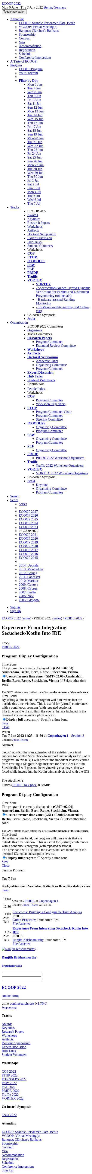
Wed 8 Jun (34, 92)
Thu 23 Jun (35, 149)
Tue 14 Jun (34, 115)
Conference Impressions (35, 57)
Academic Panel (47, 361)
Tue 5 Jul (33, 196)
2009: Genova (28, 584)
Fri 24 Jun (34, 153)
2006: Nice (26, 596)
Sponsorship (27, 34)
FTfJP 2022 (10, 1075)
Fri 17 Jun (34, 126)
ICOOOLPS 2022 (14, 1079)
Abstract (7, 745)
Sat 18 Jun (34, 130)
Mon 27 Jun (35, 165)
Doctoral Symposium (41, 234)
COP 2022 (9, 1071)
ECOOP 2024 (28, 523)
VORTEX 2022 (13, 1098)
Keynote (41, 484)
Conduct (24, 38)
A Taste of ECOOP (23, 61)
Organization (19, 322)
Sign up (15, 611)
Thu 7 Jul (33, 203)
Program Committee (49, 342)
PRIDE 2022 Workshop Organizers (60, 458)
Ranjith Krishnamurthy (28, 940)
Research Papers (38, 222)
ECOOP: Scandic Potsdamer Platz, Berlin (47, 23)
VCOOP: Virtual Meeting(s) (38, 27)
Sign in (15, 607)
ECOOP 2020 (28, 538)
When (6, 732)
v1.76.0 (41, 1003)
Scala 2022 (9, 1115)
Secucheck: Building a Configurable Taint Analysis (47, 912)
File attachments (13, 780)
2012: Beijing (28, 573)
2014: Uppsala (29, 565)
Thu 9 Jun (34, 96)
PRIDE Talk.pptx (24, 785)
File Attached (22, 923)
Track (5, 643)
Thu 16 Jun (35, 123)
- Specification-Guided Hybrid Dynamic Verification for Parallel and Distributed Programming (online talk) (63, 291)
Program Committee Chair (53, 412)
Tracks (14, 207)
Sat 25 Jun (34, 157)
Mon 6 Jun (34, 84)
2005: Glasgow (29, 600)
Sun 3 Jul (33, 188)
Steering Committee (49, 419)
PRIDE (30, 901)
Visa (22, 42)
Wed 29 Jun (35, 173)
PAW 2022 (9, 1083)
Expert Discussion (39, 238)
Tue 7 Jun (34, 88)
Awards (32, 215)
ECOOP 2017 (28, 550)
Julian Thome (20, 739)
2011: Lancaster (29, 577)
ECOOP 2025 (28, 519)
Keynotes (33, 219)
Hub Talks (34, 242)
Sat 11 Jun (34, 103)
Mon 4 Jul (34, 192)
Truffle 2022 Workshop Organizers (59, 465)
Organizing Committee (51, 365)
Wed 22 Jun (35, 146)
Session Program (13, 870)
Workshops (35, 226)
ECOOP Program (31, 69)
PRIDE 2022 (73, 618)
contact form (10, 996)
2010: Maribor (28, 581)
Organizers (34, 330)
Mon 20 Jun (35, 138)
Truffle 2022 (10, 1094)
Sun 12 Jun (35, 107)
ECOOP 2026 (28, 515)
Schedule (25, 53)
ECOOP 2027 (28, 511)
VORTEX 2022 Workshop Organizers (62, 473)
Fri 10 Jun (34, 100)
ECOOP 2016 (28, 554)
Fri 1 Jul (33, 180)
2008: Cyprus (28, 588)
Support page (9, 1007)
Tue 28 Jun (34, 169)
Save (5, 723)
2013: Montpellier (31, 569)
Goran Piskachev (24, 920)
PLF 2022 (8, 1087)
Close (5, 727)
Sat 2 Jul (33, 184)
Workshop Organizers (50, 404)
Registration (27, 50)
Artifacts (33, 230)
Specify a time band (54, 719)
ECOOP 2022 (11, 618)
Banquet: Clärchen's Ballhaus (39, 30)
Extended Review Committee (56, 345)
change (5, 890)
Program (16, 65)
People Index (36, 388)
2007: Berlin (27, 592)
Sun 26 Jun (35, 161)
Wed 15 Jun (35, 119)
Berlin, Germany (55, 7)
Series (23, 504)
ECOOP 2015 (28, 557)
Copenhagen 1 (57, 735)
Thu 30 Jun (35, 176)
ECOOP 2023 (28, 527)
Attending (17, 19)
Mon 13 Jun (35, 111)
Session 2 (77, 735)
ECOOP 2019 (28, 542)
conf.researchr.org (22, 1003)
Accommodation (30, 46)
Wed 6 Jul (34, 199)
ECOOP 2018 (28, 546)
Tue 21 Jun (34, 142)
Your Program (28, 73)
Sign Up (7, 1170)
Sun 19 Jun (35, 134)
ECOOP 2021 (28, 534)
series (26, 618)
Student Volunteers (40, 246)
